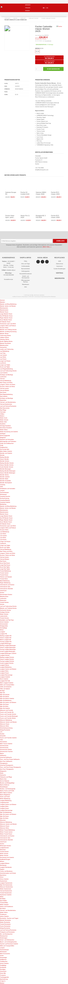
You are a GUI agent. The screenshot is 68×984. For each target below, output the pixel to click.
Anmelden (60, 241)
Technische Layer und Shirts (8, 323)
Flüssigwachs (4, 763)
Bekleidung (3, 504)
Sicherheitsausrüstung (6, 728)
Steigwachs (3, 771)
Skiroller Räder (4, 478)
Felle (1, 739)
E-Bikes (2, 414)
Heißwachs (3, 755)
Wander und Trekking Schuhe (8, 329)
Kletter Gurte (3, 418)
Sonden (2, 734)
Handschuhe (3, 881)
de (44, 7)
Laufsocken (3, 376)
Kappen (2, 869)
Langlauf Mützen (4, 863)
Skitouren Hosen (4, 724)
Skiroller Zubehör (5, 476)
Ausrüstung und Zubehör (7, 857)
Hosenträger (3, 957)
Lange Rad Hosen (5, 565)
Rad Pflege (3, 410)
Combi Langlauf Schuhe (6, 663)
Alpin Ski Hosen (4, 704)
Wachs (2, 753)
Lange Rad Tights (5, 569)
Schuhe (2, 604)
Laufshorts (3, 363)
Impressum (59, 266)
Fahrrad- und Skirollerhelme (8, 402)
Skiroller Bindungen (5, 469)
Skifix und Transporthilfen (7, 684)
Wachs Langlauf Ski (5, 639)
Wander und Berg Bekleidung (8, 304)
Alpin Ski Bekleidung (5, 700)
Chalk (1, 445)
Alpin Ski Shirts (4, 706)
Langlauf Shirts (4, 671)
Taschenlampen (4, 492)
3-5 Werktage (50, 44)
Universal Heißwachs (6, 757)
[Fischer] (59, 26)
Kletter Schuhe (4, 420)
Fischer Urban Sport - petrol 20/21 (9, 217)
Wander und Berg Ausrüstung (8, 331)
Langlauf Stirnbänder (6, 867)
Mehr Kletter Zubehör (6, 451)
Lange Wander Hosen (6, 314)
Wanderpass (25, 284)
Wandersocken (4, 345)
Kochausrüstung (4, 498)
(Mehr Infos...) (47, 247)
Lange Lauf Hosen (5, 361)
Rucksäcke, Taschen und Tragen (9, 918)
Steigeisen (3, 437)
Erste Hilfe (3, 973)
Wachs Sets (3, 779)
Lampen (2, 490)
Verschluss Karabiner (6, 427)
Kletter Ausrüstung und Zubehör (9, 431)
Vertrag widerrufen (59, 275)
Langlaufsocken (4, 802)
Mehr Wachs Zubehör (6, 792)
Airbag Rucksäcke (5, 730)
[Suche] (52, 8)
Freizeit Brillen (4, 902)
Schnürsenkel (4, 624)
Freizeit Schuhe (4, 618)
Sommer (2, 300)
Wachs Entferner (4, 785)
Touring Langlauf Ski (5, 641)
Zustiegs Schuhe (4, 612)
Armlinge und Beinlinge (6, 374)
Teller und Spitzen (5, 688)
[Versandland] (56, 8)
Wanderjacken (4, 308)
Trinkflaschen (3, 961)
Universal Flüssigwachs (6, 765)
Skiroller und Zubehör (6, 453)
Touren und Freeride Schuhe (8, 714)
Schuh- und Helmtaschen (7, 940)
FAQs (25, 261)
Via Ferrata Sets (4, 449)
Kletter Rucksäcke (5, 922)
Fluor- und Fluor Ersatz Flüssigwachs (10, 767)
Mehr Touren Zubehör (6, 743)
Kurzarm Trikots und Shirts (7, 386)
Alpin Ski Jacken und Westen (8, 702)
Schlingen (2, 433)
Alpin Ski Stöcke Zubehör (7, 698)
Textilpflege (3, 965)
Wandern (2, 302)
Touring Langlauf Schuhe (7, 661)
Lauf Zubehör (4, 372)
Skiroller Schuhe (4, 461)
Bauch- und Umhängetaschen (8, 942)
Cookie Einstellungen (59, 268)
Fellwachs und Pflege (6, 777)
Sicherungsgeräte (5, 435)
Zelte (1, 486)
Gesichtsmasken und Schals (8, 873)
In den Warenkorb (53, 69)
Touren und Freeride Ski (7, 712)
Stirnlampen (3, 494)
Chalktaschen (4, 447)
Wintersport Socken (5, 845)
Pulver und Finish (5, 796)
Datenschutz (59, 263)
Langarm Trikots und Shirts (7, 384)
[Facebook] (42, 261)
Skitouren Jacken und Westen (8, 722)
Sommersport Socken (6, 594)
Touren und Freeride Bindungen (9, 716)
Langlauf (2, 631)
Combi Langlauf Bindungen (7, 651)
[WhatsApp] (47, 261)
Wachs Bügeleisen (5, 794)
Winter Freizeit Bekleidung (7, 830)
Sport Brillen (3, 900)
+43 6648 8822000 (8, 275)
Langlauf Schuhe (4, 655)
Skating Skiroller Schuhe (7, 463)
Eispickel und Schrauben (7, 439)
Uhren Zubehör (4, 879)
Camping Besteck (5, 500)
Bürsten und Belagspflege (7, 783)
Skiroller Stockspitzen (6, 482)
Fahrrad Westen (4, 390)
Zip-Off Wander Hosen (6, 316)
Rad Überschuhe (4, 408)
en (47, 7)
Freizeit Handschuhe (6, 892)
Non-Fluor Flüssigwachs (7, 769)
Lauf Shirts (3, 357)
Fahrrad (2, 378)
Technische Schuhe (5, 610)
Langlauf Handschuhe (6, 883)
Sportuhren (3, 875)
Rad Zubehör (3, 396)
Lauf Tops (2, 353)
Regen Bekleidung (5, 582)
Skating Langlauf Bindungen (8, 645)
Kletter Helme (4, 429)
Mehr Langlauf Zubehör (6, 683)
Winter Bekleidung (5, 798)
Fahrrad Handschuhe (6, 404)
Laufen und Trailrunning (6, 349)
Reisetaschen (4, 936)
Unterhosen (3, 590)
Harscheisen (3, 741)
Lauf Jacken (3, 355)
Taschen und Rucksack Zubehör (9, 943)
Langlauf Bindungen (5, 643)
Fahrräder (3, 412)
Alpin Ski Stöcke (4, 696)
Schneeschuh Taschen (6, 751)
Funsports (3, 975)
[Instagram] (38, 261)
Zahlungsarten (25, 271)
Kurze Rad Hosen (5, 563)
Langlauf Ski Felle (5, 681)
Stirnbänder (3, 865)
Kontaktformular (8, 279)
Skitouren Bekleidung (6, 720)
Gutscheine (3, 971)
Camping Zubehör (5, 502)
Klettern (2, 416)
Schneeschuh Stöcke (6, 749)
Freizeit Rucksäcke (5, 924)
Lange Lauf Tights (5, 365)
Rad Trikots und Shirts (6, 382)
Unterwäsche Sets (5, 586)
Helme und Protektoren (6, 906)
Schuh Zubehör (4, 622)
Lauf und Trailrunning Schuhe (8, 370)
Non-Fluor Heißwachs (6, 761)
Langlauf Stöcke (4, 665)
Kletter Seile (3, 422)
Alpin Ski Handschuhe (6, 885)
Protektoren (3, 914)
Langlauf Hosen (4, 673)
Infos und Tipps (25, 263)
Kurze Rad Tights (5, 567)
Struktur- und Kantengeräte (7, 788)
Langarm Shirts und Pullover (8, 325)
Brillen (1, 896)
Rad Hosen (3, 392)
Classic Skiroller (4, 459)
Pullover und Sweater (6, 577)
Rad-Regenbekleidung (6, 394)
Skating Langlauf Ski (5, 635)
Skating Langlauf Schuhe (7, 657)
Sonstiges (2, 969)
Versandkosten (48, 40)
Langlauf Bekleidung (5, 667)
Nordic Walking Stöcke (6, 341)
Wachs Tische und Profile (7, 790)
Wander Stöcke (4, 333)
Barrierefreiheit (25, 268)
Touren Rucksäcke (5, 926)
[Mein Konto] (61, 8)
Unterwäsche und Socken (7, 584)
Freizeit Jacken (4, 573)
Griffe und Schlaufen (6, 686)
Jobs (25, 287)
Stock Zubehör (4, 679)
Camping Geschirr (5, 496)
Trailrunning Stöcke (5, 335)
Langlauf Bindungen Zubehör (8, 653)
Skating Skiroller (4, 457)
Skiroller (2, 455)
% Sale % (2, 981)
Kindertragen (3, 938)
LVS (1, 732)
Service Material (4, 781)
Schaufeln (3, 735)
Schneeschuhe (4, 745)
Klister (1, 773)
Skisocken (3, 820)
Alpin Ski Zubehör (5, 708)
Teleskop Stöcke (4, 339)
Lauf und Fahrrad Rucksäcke (8, 406)
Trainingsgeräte (4, 977)
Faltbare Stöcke (4, 337)
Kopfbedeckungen (5, 859)
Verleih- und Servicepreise (25, 276)
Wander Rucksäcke (5, 343)
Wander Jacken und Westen (8, 306)
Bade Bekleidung (4, 580)
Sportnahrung (4, 979)
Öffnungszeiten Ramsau (25, 281)
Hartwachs (3, 775)
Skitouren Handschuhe (6, 887)
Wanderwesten (4, 310)
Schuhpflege (3, 628)
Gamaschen (3, 347)
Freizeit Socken (4, 602)
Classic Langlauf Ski (5, 637)
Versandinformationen (25, 273)
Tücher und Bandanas (6, 871)
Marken (2, 983)
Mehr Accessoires (5, 953)
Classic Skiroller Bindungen (7, 473)
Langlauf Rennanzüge (6, 675)
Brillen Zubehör (4, 904)
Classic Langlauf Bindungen (8, 647)
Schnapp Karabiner (5, 425)
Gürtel (1, 955)
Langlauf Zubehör (5, 677)
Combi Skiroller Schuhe (6, 467)
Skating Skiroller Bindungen (7, 471)
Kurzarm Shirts (4, 327)
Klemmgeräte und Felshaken (8, 441)
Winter (2, 630)
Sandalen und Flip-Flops (7, 620)
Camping (2, 484)
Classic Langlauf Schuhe (7, 659)
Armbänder (3, 967)
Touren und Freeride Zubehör (8, 737)
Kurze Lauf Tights (5, 367)
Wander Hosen (4, 312)
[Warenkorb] (65, 8)
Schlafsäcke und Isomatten (7, 488)
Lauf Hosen (3, 359)
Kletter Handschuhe (5, 889)
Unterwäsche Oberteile (6, 588)
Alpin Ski (2, 692)
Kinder (27, 10)
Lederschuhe (3, 616)
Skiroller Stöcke (4, 474)
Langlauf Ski (3, 633)
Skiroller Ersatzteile (5, 480)
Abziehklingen (4, 787)
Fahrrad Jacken (4, 388)
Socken (2, 592)
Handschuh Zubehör (6, 894)
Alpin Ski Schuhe (4, 694)
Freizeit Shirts (4, 579)
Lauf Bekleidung (4, 351)
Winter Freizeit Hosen (6, 834)
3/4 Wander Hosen (5, 321)
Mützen (2, 861)
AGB (59, 261)
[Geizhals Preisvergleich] (42, 266)
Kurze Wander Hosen (6, 319)
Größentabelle (26, 266)
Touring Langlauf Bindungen (8, 649)
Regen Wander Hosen (6, 318)
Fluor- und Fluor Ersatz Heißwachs (10, 759)
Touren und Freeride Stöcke (8, 718)
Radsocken (3, 400)
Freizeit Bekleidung (5, 571)
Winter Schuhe (4, 853)
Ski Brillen (2, 898)
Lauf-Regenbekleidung (6, 369)
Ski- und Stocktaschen (6, 934)
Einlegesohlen (4, 626)
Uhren (1, 877)
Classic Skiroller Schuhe (6, 465)
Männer (27, 5)
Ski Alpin (2, 690)
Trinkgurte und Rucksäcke (7, 932)
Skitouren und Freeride (6, 710)
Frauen (27, 7)
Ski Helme (3, 908)
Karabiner (2, 423)
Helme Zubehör (4, 916)
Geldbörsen (3, 959)
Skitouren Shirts (4, 726)
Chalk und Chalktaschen (7, 443)
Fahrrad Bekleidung (5, 380)
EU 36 (37, 51)
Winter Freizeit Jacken (6, 832)
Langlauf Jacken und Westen (8, 669)
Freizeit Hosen (4, 575)
